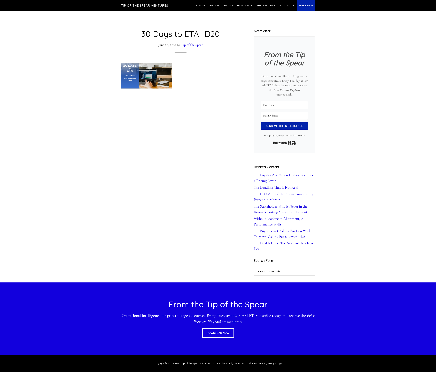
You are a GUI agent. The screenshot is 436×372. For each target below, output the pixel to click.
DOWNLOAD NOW (218, 332)
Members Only (225, 363)
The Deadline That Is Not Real (276, 187)
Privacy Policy (267, 363)
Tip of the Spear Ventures (144, 6)
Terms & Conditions (246, 363)
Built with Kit (284, 143)
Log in (279, 363)
